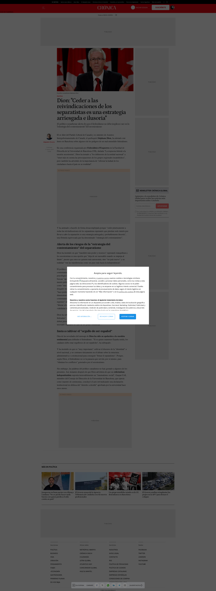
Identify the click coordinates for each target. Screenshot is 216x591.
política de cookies (126, 292)
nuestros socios (103, 278)
